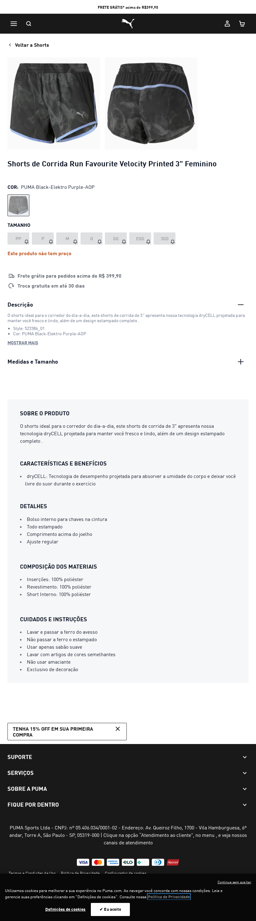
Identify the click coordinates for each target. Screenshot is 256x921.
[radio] (18, 205)
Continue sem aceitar (234, 882)
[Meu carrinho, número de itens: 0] (242, 23)
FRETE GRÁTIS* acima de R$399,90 (128, 7)
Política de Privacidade (80, 873)
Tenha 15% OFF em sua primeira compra (53, 731)
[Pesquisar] (28, 23)
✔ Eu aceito (110, 909)
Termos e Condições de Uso (32, 873)
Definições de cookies (65, 909)
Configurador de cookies (125, 873)
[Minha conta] (227, 23)
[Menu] (13, 23)
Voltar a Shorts (32, 45)
